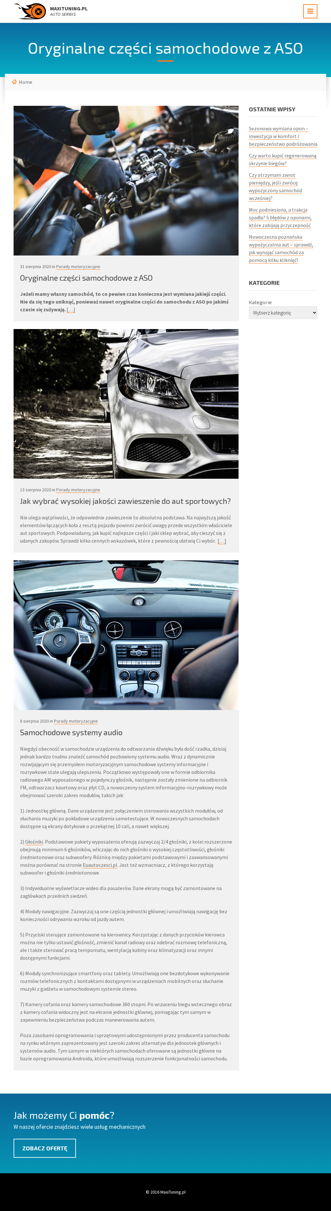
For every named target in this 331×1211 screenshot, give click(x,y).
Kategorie (260, 302)
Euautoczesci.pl (100, 865)
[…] (71, 309)
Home (25, 82)
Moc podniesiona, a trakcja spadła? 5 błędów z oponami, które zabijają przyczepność (280, 217)
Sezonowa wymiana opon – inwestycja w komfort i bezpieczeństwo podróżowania (283, 136)
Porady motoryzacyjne (78, 266)
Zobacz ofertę (44, 1148)
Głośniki (34, 841)
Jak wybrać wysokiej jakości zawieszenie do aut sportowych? (125, 500)
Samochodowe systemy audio (71, 732)
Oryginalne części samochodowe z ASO (86, 277)
